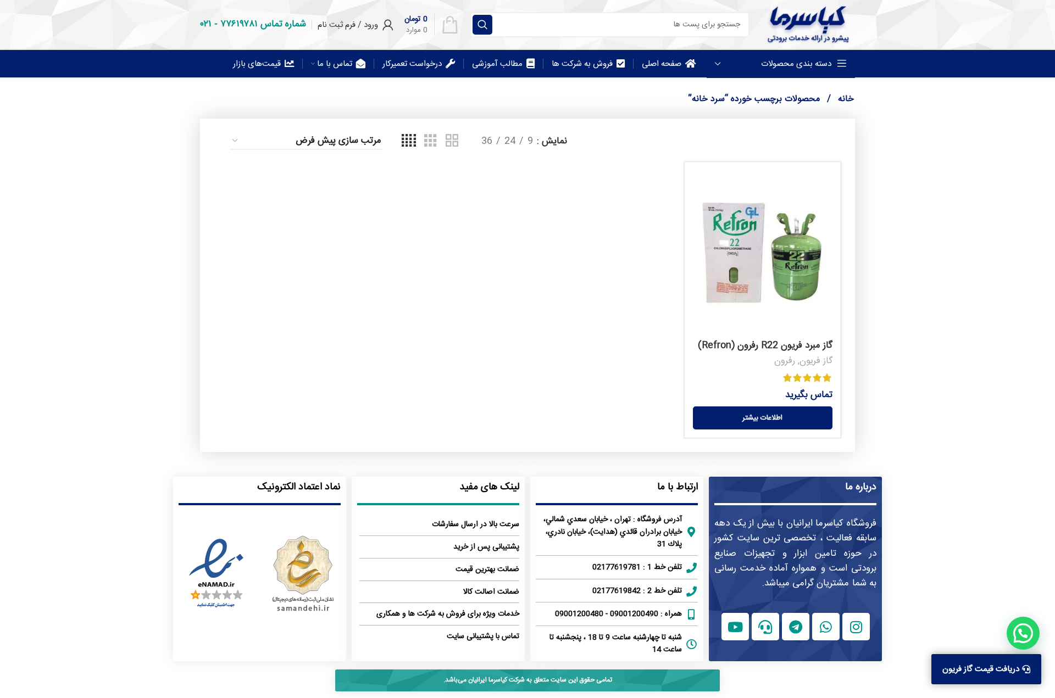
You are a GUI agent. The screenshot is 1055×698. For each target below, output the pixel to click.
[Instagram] (856, 626)
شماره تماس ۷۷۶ (263, 24)
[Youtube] (735, 626)
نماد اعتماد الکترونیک (299, 487)
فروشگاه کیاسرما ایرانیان (831, 523)
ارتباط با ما (677, 487)
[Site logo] (807, 24)
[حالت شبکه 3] (430, 141)
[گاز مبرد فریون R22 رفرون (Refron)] (762, 252)
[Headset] (765, 626)
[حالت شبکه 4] (409, 141)
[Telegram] (795, 626)
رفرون (784, 361)
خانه (844, 99)
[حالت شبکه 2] (452, 141)
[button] (1023, 633)
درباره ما (860, 487)
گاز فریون (815, 361)
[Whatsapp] (826, 626)
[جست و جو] (482, 25)
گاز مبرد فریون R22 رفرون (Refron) (765, 345)
